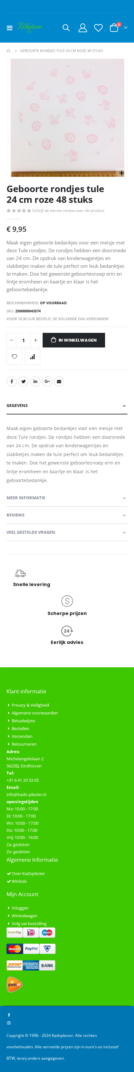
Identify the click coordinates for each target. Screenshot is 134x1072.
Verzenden (22, 736)
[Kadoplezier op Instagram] (9, 1022)
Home (9, 51)
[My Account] (83, 27)
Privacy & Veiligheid (30, 705)
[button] (121, 173)
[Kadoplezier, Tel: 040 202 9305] (30, 28)
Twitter (23, 381)
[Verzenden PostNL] (15, 984)
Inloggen (20, 908)
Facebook (12, 381)
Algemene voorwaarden (35, 713)
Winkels (19, 881)
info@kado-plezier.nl (26, 794)
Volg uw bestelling (29, 923)
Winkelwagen (24, 916)
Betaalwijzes (23, 721)
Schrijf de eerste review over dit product (68, 210)
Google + (47, 381)
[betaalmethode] (31, 932)
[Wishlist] (98, 27)
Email (59, 381)
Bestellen (20, 728)
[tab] (67, 405)
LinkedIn (35, 381)
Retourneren (24, 744)
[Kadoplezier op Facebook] (9, 1014)
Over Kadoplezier (28, 873)
